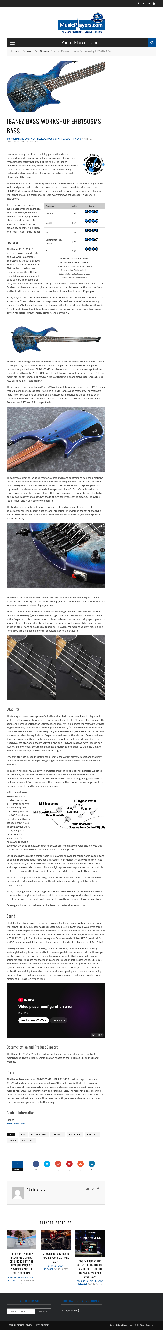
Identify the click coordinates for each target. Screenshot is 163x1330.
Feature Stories (16, 1325)
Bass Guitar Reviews (58, 138)
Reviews (76, 138)
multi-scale (28, 1140)
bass (23, 1134)
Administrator (37, 1189)
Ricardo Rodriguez (28, 141)
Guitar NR (23, 1277)
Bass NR (12, 1277)
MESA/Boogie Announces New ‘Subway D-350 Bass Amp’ (56, 1258)
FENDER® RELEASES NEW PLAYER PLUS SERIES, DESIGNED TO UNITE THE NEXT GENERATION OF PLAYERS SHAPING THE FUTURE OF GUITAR (21, 1263)
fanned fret (75, 1134)
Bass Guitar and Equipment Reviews (26, 138)
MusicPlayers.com (124, 1325)
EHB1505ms (57, 1134)
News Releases (42, 1325)
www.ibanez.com (16, 1123)
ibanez (12, 1140)
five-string (92, 1134)
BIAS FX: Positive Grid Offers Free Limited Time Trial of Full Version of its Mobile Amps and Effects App (90, 1268)
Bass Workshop (39, 1134)
